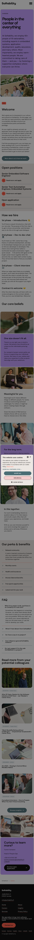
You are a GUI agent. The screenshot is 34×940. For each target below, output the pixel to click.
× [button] (30, 457)
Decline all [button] (17, 478)
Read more (10, 466)
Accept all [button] (17, 473)
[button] (17, 469)
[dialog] (17, 470)
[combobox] (28, 457)
